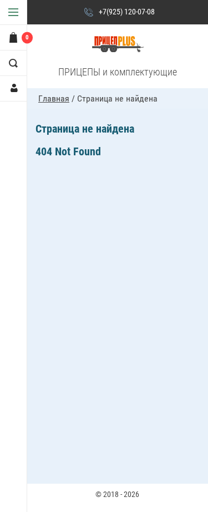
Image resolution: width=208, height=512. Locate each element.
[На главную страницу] (117, 45)
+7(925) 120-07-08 (127, 11)
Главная (53, 98)
